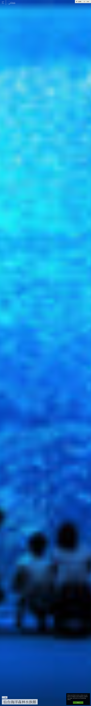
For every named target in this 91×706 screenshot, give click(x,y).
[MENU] (3, 2)
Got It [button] (78, 702)
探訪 (5, 697)
